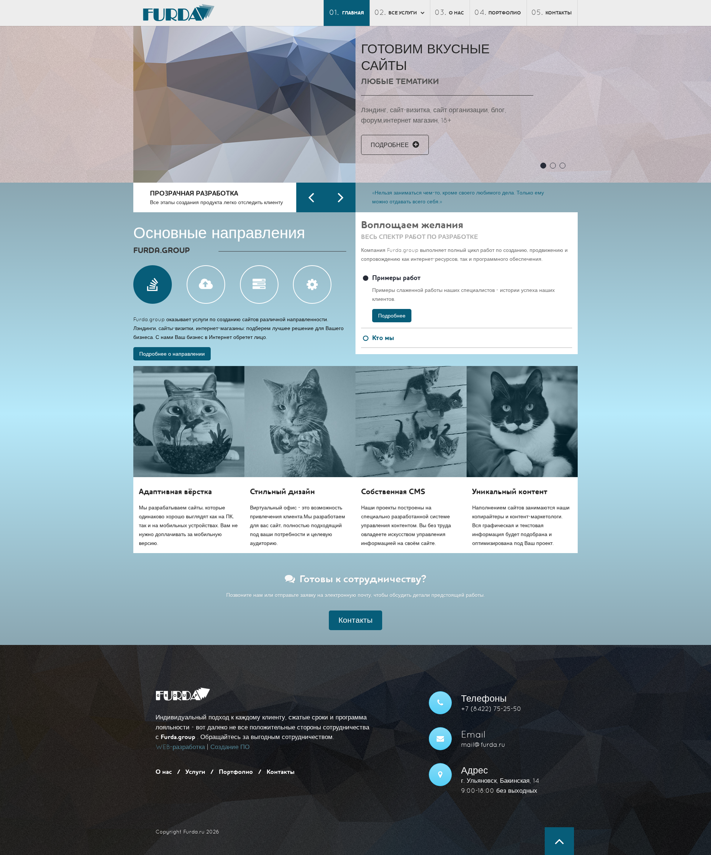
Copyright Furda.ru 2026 (187, 832)
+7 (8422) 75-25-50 (491, 708)
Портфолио (504, 13)
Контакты (558, 13)
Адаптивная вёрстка (175, 491)
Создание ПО (230, 747)
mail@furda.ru (483, 744)
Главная (353, 13)
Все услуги (402, 13)
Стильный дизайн (282, 491)
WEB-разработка (180, 747)
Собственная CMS (393, 491)
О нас (456, 13)
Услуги (195, 772)
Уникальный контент (509, 491)
